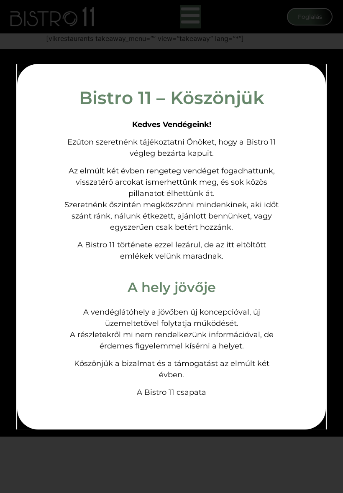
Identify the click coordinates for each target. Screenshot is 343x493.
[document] (171, 246)
